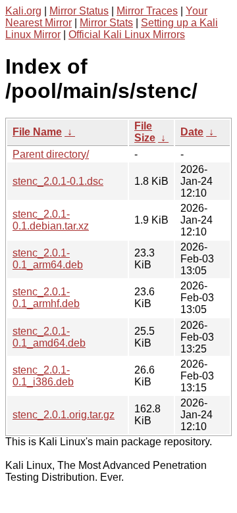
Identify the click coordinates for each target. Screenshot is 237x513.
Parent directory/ (51, 154)
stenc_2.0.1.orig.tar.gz (64, 414)
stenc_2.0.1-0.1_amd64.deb (49, 337)
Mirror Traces (147, 10)
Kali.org (23, 10)
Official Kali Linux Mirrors (126, 34)
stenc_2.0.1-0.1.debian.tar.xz (51, 220)
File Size (144, 131)
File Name (37, 131)
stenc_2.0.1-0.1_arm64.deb (48, 258)
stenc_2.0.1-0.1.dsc (58, 181)
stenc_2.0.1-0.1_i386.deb (43, 375)
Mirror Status (79, 10)
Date (191, 131)
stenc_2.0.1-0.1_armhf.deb (46, 297)
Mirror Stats (106, 22)
